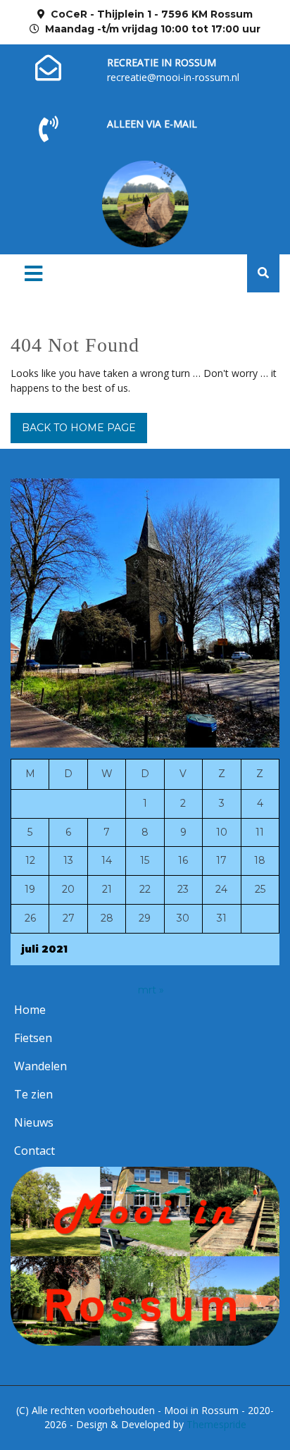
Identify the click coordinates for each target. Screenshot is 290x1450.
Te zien (33, 1094)
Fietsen (33, 1038)
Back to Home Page (79, 427)
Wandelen (40, 1066)
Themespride (215, 1424)
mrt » (151, 990)
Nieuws (33, 1122)
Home (30, 1009)
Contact (34, 1150)
